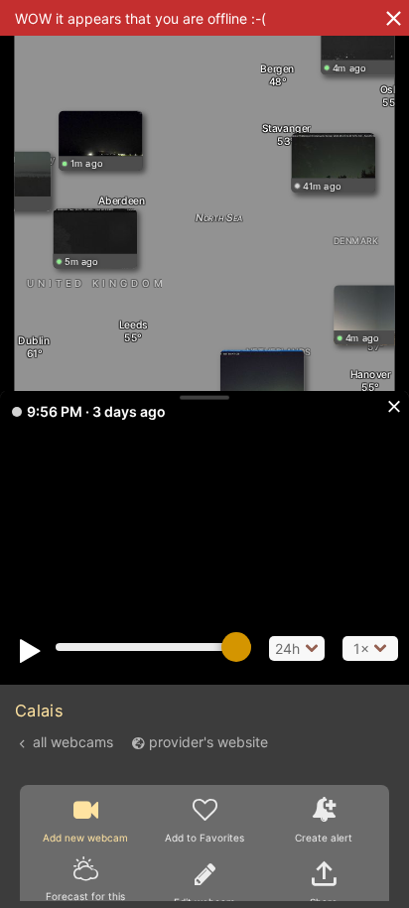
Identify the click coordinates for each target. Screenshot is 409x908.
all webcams (73, 741)
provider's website (208, 741)
